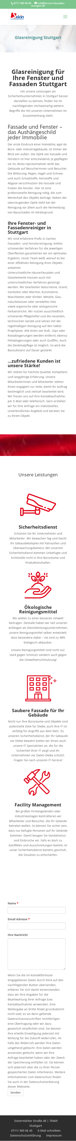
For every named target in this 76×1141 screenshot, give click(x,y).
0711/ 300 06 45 (21, 1130)
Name (13, 903)
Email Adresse (19, 919)
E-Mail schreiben (49, 1130)
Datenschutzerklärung (25, 1135)
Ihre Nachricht (18, 935)
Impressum (54, 1135)
